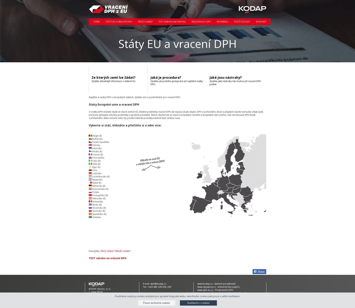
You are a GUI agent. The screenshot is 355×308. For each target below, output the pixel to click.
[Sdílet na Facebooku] (259, 272)
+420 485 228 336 (157, 286)
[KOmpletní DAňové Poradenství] (246, 9)
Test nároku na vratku (172, 21)
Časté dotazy (242, 21)
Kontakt (261, 21)
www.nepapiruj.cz (206, 286)
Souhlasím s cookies (198, 303)
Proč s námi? (145, 21)
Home (96, 21)
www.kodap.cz (204, 283)
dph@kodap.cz (158, 283)
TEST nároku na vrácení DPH (107, 258)
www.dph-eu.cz (205, 290)
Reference (222, 21)
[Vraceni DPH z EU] (109, 9)
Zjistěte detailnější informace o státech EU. (114, 79)
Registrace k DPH (201, 21)
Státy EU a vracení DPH (119, 21)
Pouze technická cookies (156, 303)
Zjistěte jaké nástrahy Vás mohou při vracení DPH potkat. (235, 80)
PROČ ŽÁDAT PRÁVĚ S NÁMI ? (116, 251)
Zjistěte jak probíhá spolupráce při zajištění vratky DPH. (177, 80)
